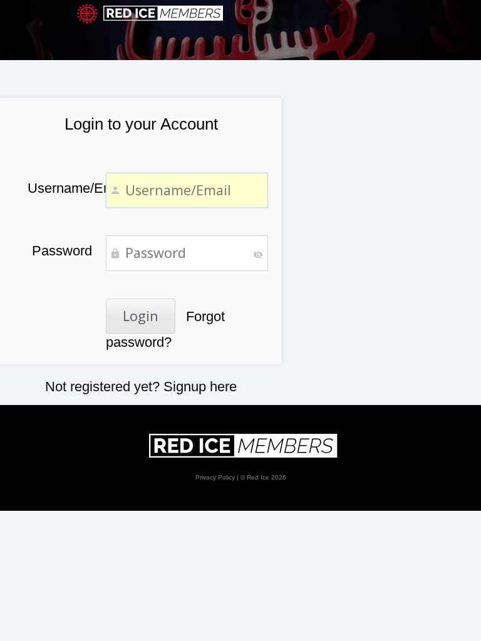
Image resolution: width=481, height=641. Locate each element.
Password (62, 251)
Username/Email (60, 188)
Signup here (200, 386)
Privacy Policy (215, 477)
